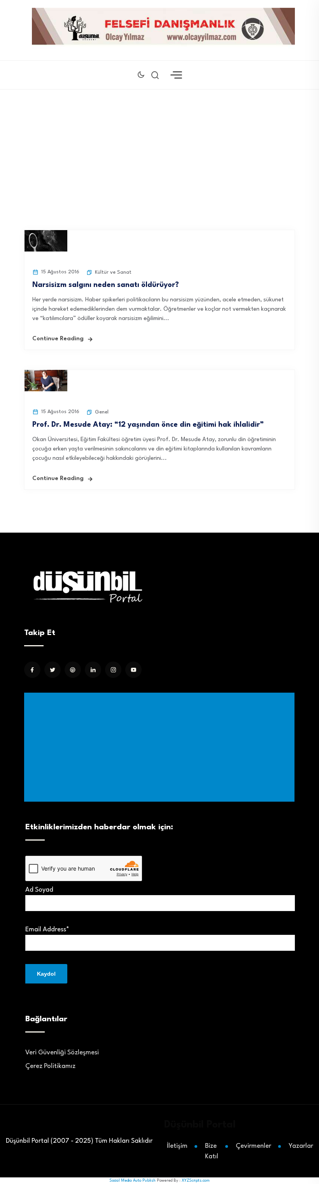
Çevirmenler (253, 1146)
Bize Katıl (211, 1151)
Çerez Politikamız (50, 1066)
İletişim (177, 1146)
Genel (102, 412)
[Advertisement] (161, 747)
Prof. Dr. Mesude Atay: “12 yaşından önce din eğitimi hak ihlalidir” (148, 424)
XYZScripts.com (196, 1180)
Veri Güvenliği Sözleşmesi (62, 1052)
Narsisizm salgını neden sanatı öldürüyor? (105, 285)
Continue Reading (58, 339)
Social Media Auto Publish (132, 1180)
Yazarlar (301, 1146)
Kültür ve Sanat (113, 272)
